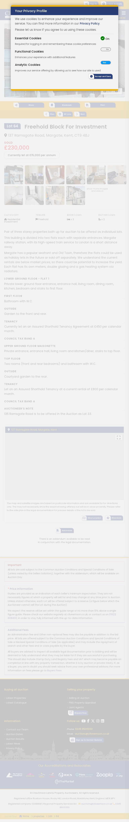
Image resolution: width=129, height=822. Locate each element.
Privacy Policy (90, 23)
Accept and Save (103, 76)
